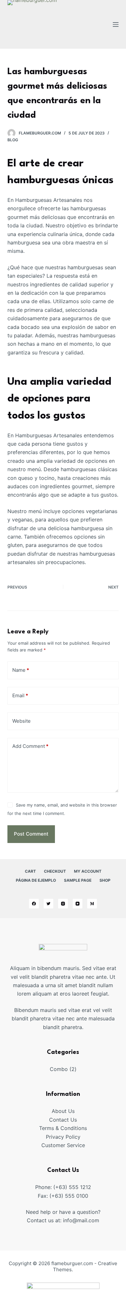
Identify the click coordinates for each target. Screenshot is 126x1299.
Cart (30, 871)
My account (87, 871)
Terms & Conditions (63, 1128)
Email (20, 695)
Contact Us (63, 1119)
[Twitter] (48, 903)
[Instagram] (63, 903)
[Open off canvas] (116, 24)
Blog (12, 139)
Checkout (55, 871)
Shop (105, 880)
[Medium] (92, 903)
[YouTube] (77, 903)
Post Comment (31, 834)
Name (20, 670)
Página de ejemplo (36, 880)
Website (21, 721)
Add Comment (30, 746)
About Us (63, 1111)
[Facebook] (34, 903)
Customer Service (63, 1145)
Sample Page (77, 880)
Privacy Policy (63, 1137)
